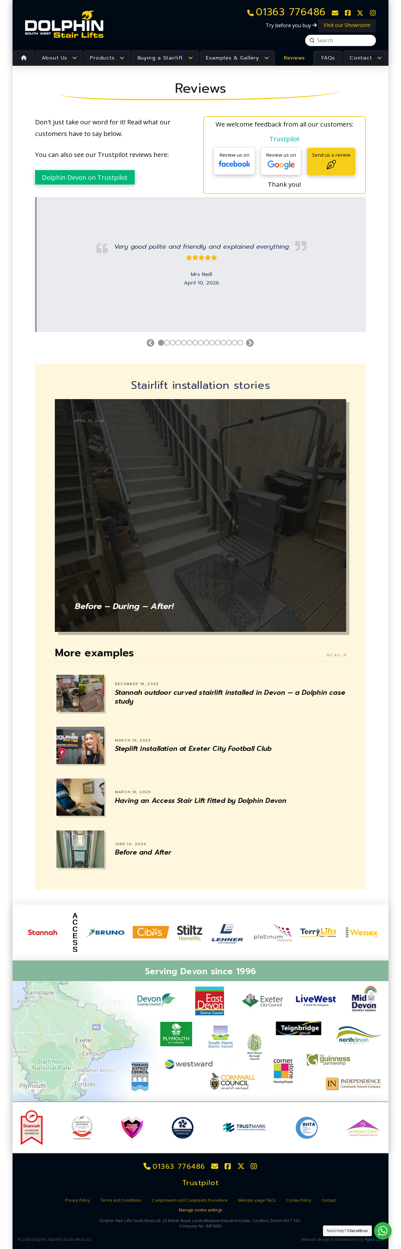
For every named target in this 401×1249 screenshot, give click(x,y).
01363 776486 (178, 1166)
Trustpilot (284, 138)
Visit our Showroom (347, 25)
